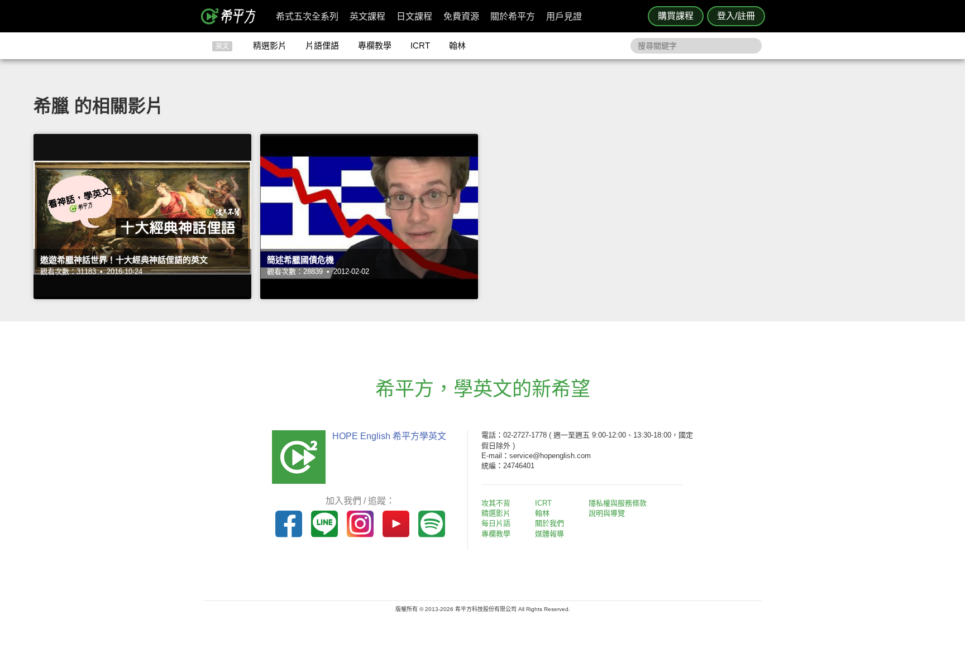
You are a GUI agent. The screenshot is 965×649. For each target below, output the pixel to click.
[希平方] (232, 16)
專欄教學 (374, 45)
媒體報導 (549, 534)
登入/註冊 (736, 16)
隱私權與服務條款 (618, 503)
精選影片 (269, 45)
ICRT (420, 45)
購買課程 (676, 16)
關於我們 (549, 523)
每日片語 (495, 523)
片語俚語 (322, 45)
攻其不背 (495, 503)
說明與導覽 (607, 513)
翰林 (457, 45)
